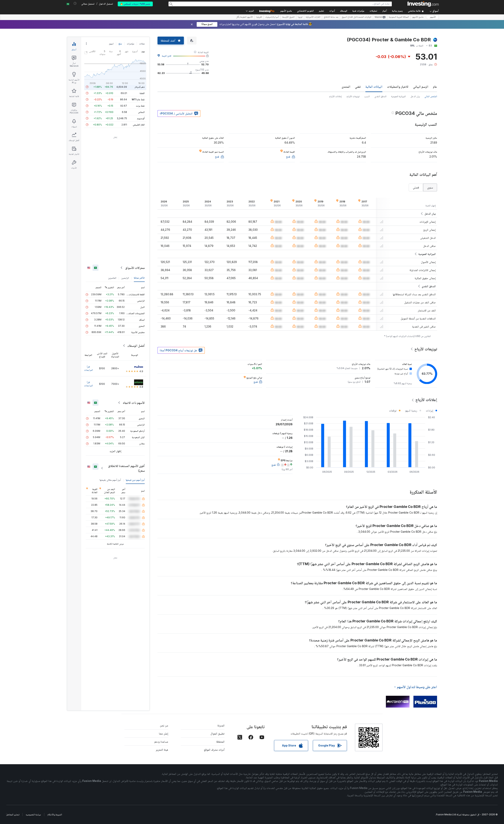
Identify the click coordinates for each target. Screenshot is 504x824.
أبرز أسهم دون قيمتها (135, 479)
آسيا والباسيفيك (272, 17)
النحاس (141, 112)
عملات (142, 43)
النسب (367, 96)
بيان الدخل (415, 96)
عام (435, 87)
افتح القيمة (166, 55)
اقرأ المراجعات (88, 368)
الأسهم (433, 17)
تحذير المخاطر (12, 814)
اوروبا (300, 17)
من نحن (164, 725)
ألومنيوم (141, 118)
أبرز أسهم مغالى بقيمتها (110, 479)
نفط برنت (140, 105)
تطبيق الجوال (217, 733)
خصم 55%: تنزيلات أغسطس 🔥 (135, 3)
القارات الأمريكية (313, 17)
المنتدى (346, 87)
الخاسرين (112, 277)
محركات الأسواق (135, 268)
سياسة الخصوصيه (33, 814)
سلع (120, 43)
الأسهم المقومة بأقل (244, 17)
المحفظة (220, 741)
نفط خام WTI (138, 99)
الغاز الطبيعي (139, 124)
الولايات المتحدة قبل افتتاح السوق (356, 17)
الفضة (142, 93)
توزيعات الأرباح (352, 96)
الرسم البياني (420, 87)
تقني (358, 87)
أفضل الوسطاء (136, 346)
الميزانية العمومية (398, 96)
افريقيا (259, 17)
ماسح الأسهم (286, 11)
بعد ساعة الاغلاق (331, 17)
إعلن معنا (163, 733)
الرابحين (125, 277)
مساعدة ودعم (161, 741)
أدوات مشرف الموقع (214, 749)
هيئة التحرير (162, 749)
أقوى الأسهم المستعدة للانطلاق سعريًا (126, 468)
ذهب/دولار (140, 86)
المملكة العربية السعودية (399, 17)
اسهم (111, 43)
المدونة (220, 725)
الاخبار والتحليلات (397, 87)
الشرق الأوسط (288, 17)
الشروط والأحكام (54, 814)
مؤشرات (130, 43)
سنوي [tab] (430, 187)
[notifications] (75, 3)
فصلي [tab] (416, 187)
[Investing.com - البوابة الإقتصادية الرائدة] (423, 4)
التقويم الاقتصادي (305, 11)
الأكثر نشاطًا (139, 277)
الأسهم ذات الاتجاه (134, 403)
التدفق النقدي (380, 96)
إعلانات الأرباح (335, 96)
